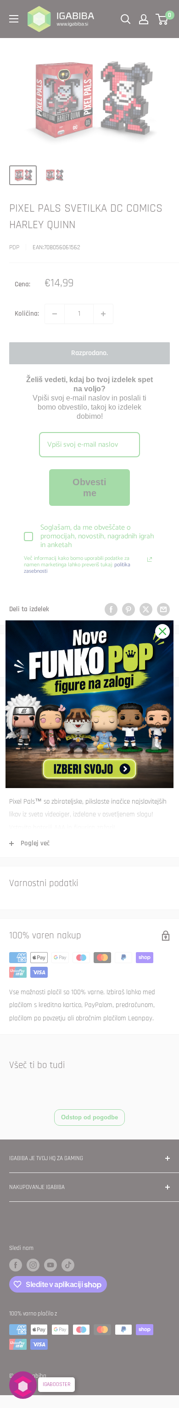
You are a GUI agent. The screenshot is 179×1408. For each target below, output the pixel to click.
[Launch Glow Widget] (23, 1385)
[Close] (162, 631)
